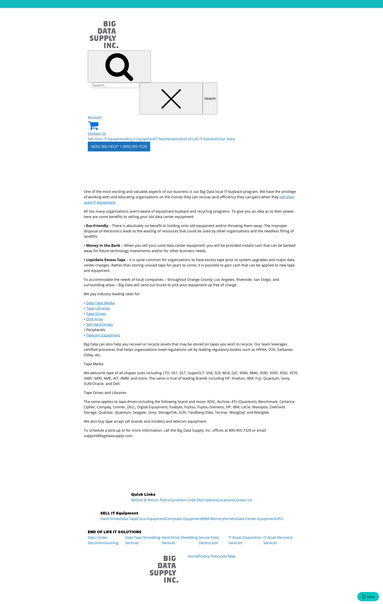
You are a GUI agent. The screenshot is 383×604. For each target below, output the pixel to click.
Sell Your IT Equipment (107, 138)
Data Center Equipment (255, 518)
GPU (279, 518)
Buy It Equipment (140, 138)
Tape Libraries (98, 308)
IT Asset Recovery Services (277, 540)
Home (193, 556)
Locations (226, 499)
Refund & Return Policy (150, 499)
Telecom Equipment (103, 335)
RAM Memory (212, 518)
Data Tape (128, 518)
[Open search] (119, 66)
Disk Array (94, 319)
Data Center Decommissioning (103, 540)
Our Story (227, 138)
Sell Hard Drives (99, 324)
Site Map (228, 556)
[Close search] (171, 99)
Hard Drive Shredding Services (180, 540)
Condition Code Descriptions (194, 499)
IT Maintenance (168, 138)
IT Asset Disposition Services (245, 540)
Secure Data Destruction (209, 540)
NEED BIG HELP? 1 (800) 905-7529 (119, 146)
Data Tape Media (100, 302)
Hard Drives (110, 518)
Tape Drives (96, 313)
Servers (230, 518)
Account (94, 117)
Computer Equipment (183, 518)
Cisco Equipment (151, 518)
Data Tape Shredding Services (142, 540)
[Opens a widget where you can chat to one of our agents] (368, 597)
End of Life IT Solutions (200, 138)
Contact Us (97, 133)
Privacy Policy (209, 556)
